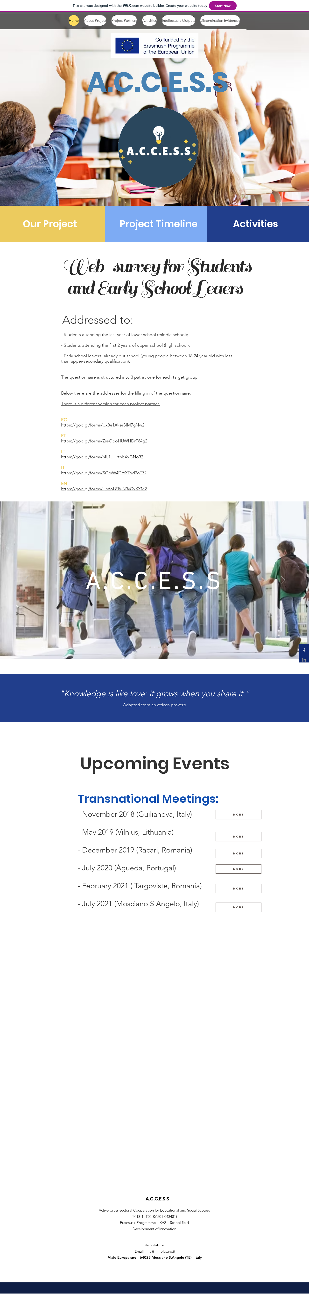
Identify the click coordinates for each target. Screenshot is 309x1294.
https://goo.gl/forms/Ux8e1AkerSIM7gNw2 (102, 425)
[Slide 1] (150, 647)
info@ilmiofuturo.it (160, 1251)
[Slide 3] (154, 647)
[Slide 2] (159, 647)
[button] (238, 888)
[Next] (283, 580)
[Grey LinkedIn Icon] (304, 659)
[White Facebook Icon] (304, 650)
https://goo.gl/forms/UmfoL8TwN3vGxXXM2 (104, 489)
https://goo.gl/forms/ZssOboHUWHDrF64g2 (104, 441)
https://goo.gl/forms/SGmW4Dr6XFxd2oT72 (104, 473)
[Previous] (26, 580)
